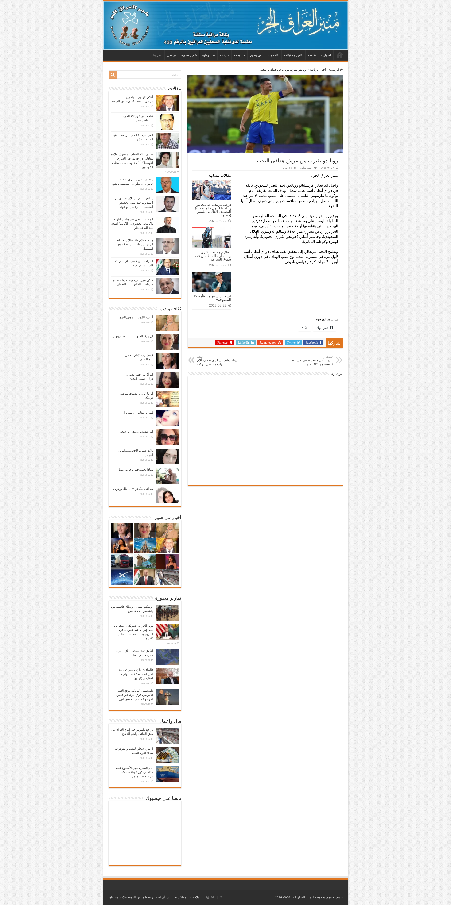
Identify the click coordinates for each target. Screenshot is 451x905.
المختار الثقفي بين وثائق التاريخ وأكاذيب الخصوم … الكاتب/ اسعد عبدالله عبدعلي (132, 224)
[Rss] (221, 897)
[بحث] (113, 75)
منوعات (224, 55)
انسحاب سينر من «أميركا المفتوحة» (212, 298)
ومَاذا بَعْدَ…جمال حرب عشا (136, 469)
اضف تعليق (306, 167)
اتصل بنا (157, 55)
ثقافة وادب (273, 55)
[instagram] (208, 897)
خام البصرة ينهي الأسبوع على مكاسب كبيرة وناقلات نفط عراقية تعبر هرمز (134, 772)
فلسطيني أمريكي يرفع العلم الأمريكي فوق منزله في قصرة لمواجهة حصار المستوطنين (134, 695)
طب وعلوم (208, 55)
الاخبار (327, 55)
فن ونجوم (255, 55)
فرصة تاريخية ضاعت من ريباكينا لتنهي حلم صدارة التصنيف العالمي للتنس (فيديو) (213, 210)
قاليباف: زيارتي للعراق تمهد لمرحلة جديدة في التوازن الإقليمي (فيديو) (136, 674)
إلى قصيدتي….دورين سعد (136, 431)
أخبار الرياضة (318, 69)
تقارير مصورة (189, 55)
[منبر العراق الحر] (225, 25)
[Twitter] (213, 897)
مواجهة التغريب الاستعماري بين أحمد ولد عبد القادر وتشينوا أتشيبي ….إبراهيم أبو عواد (133, 203)
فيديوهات (239, 55)
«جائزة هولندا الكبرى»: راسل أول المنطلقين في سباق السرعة (213, 255)
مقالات (312, 55)
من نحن (171, 55)
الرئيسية (340, 55)
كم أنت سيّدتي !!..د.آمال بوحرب (133, 489)
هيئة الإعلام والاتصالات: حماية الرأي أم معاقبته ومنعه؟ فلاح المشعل (135, 244)
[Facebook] (217, 897)
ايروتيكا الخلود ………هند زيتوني (132, 336)
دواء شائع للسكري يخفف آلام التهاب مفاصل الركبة (217, 360)
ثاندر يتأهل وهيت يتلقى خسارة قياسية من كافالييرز (312, 360)
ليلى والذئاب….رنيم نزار (138, 412)
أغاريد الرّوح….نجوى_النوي (136, 317)
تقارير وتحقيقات (293, 55)
